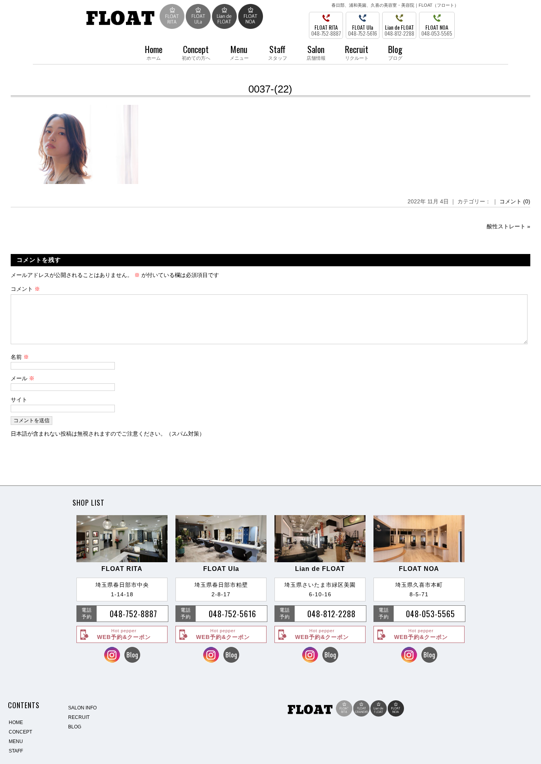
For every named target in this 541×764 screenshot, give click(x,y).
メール (22, 378)
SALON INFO (82, 708)
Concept (196, 52)
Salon (316, 52)
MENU (16, 741)
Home (153, 52)
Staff (277, 52)
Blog (395, 52)
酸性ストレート (506, 226)
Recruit (357, 52)
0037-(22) (270, 89)
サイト (19, 399)
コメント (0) (514, 201)
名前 (20, 357)
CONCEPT (20, 732)
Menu (239, 52)
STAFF (16, 751)
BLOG (74, 727)
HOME (16, 722)
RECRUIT (79, 717)
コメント (25, 289)
